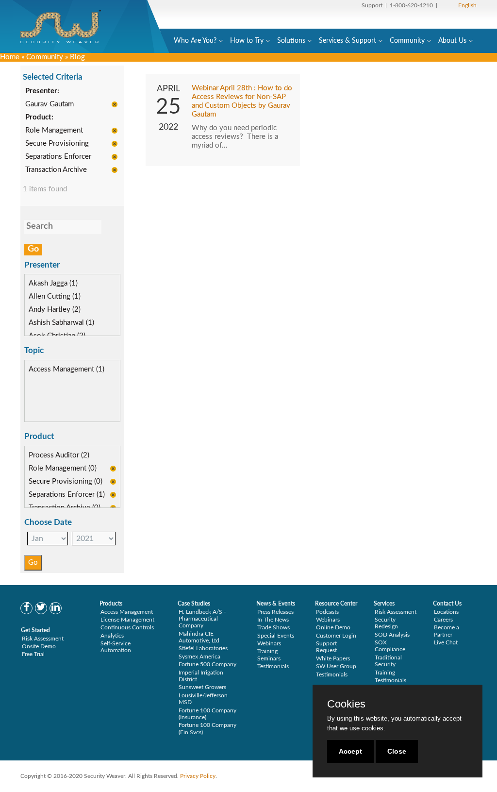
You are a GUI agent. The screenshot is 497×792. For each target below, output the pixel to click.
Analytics (112, 636)
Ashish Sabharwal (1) (61, 322)
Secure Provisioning (57, 143)
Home (9, 57)
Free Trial (33, 654)
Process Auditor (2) (59, 455)
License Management (127, 620)
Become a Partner (446, 630)
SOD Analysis (392, 635)
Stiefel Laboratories (203, 648)
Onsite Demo (39, 646)
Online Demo (333, 627)
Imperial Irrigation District (201, 676)
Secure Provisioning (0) (65, 481)
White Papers (333, 658)
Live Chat (446, 642)
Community (407, 40)
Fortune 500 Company (207, 664)
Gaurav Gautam (49, 104)
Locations (446, 612)
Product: (39, 117)
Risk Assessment (43, 638)
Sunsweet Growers (202, 687)
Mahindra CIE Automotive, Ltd (199, 637)
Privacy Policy (197, 776)
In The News (273, 620)
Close (396, 751)
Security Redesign (386, 623)
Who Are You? (195, 40)
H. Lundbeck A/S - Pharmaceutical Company (202, 619)
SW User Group (336, 666)
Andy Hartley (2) (55, 309)
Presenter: (42, 91)
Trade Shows (273, 627)
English (467, 5)
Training (385, 672)
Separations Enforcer (58, 156)
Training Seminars (269, 654)
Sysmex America (199, 656)
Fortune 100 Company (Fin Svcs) (207, 728)
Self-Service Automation (115, 646)
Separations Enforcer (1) (67, 494)
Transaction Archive (56, 169)
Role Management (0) (63, 468)
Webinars (269, 643)
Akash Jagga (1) (53, 283)
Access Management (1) (66, 369)
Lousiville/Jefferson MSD (203, 698)
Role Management (54, 130)
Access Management (126, 612)
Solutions (291, 40)
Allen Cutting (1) (55, 296)
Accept (350, 751)
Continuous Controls (127, 627)
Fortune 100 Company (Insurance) (207, 714)
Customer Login (336, 636)
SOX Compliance (390, 646)
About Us (452, 40)
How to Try (247, 40)
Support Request (326, 646)
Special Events (275, 636)
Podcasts (327, 612)
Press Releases (275, 612)
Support (372, 5)
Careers (443, 620)
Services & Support (347, 40)
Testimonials (273, 666)
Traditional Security (388, 661)
